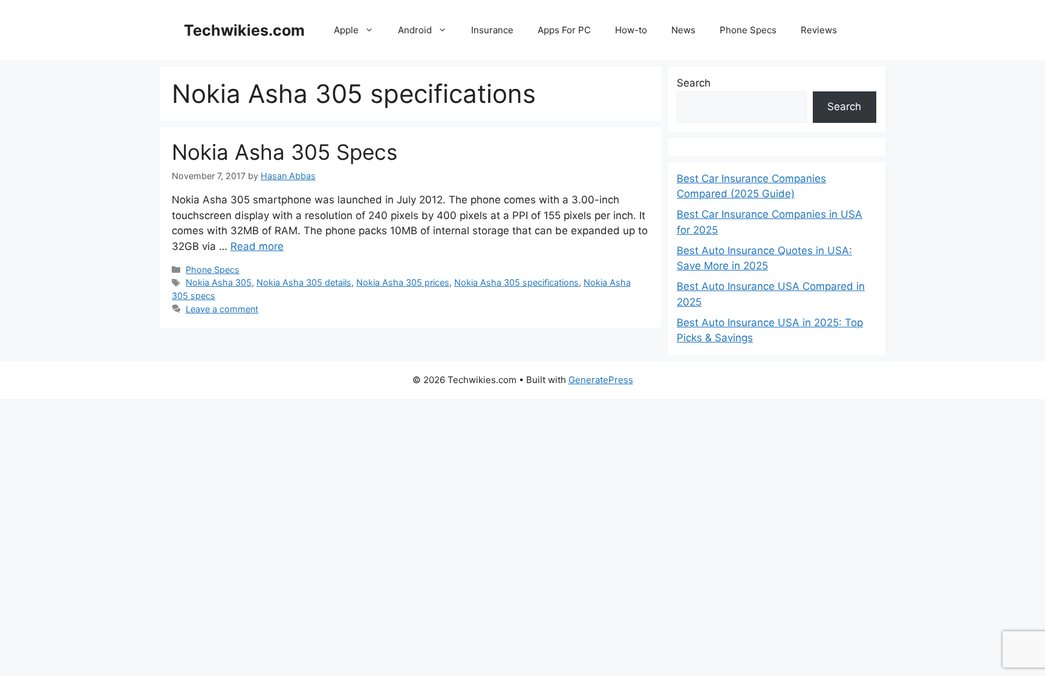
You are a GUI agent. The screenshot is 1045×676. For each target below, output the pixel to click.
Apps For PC (564, 30)
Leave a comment (222, 309)
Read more (257, 246)
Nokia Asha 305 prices (402, 282)
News (683, 30)
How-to (631, 30)
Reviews (819, 30)
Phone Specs (748, 30)
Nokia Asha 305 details (303, 282)
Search (694, 83)
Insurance (492, 30)
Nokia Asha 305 (219, 282)
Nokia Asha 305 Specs (284, 152)
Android (415, 30)
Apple (346, 30)
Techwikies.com (244, 30)
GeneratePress (600, 380)
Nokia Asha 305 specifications (516, 282)
